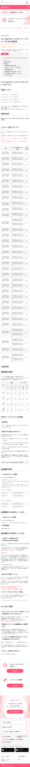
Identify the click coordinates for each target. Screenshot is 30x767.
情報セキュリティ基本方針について (5, 760)
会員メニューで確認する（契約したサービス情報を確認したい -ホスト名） (14, 141)
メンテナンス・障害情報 (9, 739)
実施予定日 (8, 62)
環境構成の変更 (7, 372)
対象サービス (6, 89)
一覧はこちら (15, 671)
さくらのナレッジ (19, 745)
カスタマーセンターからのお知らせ (14, 28)
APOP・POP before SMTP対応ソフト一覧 (10, 586)
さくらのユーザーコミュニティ (8, 745)
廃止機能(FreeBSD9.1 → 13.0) (13, 73)
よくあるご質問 (8, 75)
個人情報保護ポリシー (22, 757)
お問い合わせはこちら (15, 711)
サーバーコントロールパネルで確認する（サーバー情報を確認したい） (14, 139)
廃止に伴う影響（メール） (11, 550)
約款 (19, 759)
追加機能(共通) (9, 69)
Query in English (7, 741)
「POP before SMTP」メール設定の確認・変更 (11, 589)
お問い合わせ (20, 739)
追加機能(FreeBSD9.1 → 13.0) (13, 71)
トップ (3, 28)
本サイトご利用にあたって (5, 757)
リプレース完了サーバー (10, 127)
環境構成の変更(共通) (10, 65)
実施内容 (6, 64)
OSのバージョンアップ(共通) (12, 67)
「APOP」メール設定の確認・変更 (8, 587)
